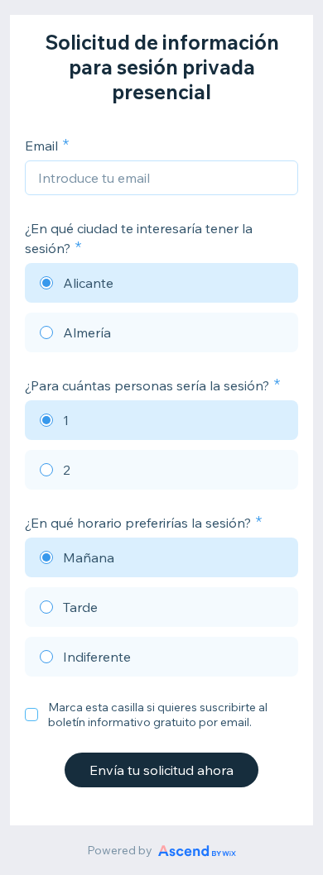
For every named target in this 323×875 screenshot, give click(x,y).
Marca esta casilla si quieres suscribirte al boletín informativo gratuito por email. (158, 714)
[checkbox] (31, 714)
